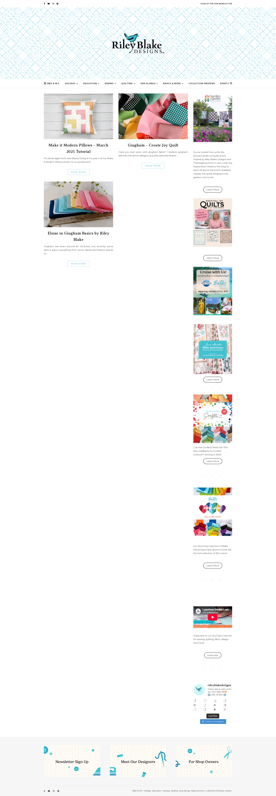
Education (90, 83)
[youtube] (49, 3)
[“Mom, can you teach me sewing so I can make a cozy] (205, 709)
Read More (78, 172)
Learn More (212, 189)
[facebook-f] (44, 3)
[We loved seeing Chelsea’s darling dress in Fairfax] (195, 701)
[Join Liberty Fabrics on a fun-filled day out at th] (195, 705)
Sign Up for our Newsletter (216, 3)
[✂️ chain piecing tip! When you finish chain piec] (205, 701)
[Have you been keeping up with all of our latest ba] (215, 709)
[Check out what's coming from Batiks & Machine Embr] (225, 705)
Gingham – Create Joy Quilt (153, 145)
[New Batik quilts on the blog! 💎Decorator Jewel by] (215, 701)
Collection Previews (202, 83)
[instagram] (53, 3)
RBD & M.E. (53, 83)
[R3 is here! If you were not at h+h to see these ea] (215, 705)
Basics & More (172, 83)
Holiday (70, 83)
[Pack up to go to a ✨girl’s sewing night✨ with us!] (225, 701)
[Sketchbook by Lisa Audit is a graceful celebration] (225, 709)
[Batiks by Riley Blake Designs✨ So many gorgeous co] (205, 705)
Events (224, 83)
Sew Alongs (147, 83)
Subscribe (212, 655)
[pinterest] (57, 3)
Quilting (127, 83)
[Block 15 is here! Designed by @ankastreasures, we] (195, 709)
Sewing (109, 83)
